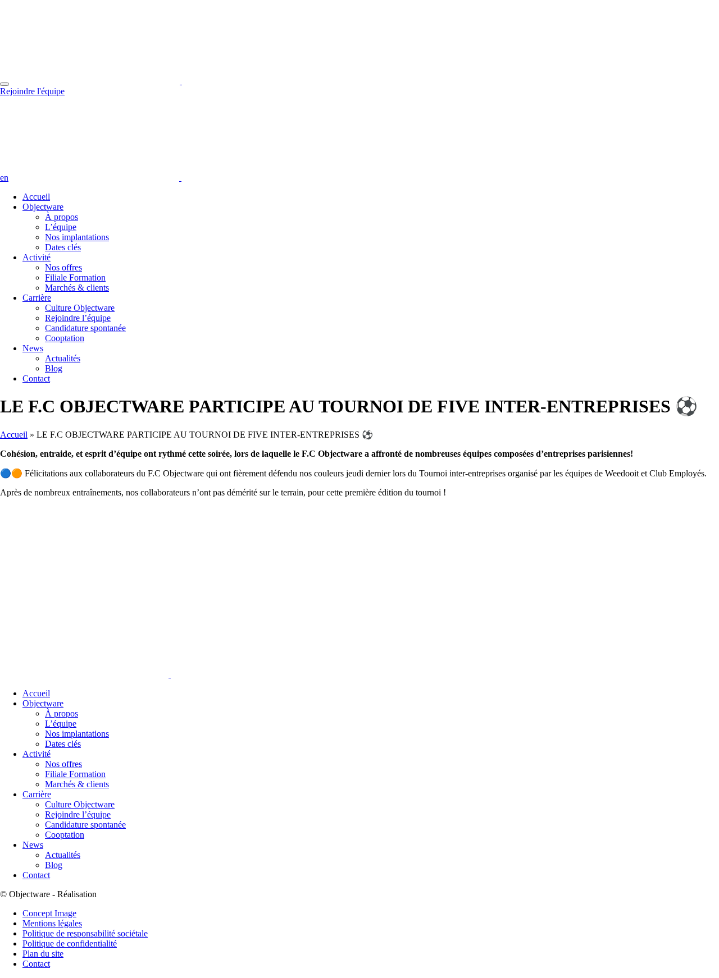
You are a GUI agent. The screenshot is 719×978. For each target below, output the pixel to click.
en (4, 177)
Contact (36, 378)
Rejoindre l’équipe (78, 318)
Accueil (36, 196)
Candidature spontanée (85, 328)
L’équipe (60, 227)
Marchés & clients (77, 287)
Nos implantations (77, 237)
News (32, 348)
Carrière (36, 297)
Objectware (42, 207)
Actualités (62, 358)
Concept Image (49, 913)
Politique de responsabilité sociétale (85, 933)
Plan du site (42, 953)
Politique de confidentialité (69, 943)
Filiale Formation (75, 277)
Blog (53, 368)
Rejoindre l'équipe (32, 91)
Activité (36, 257)
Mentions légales (52, 923)
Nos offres (63, 267)
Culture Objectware (80, 308)
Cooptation (64, 338)
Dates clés (63, 247)
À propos (61, 217)
